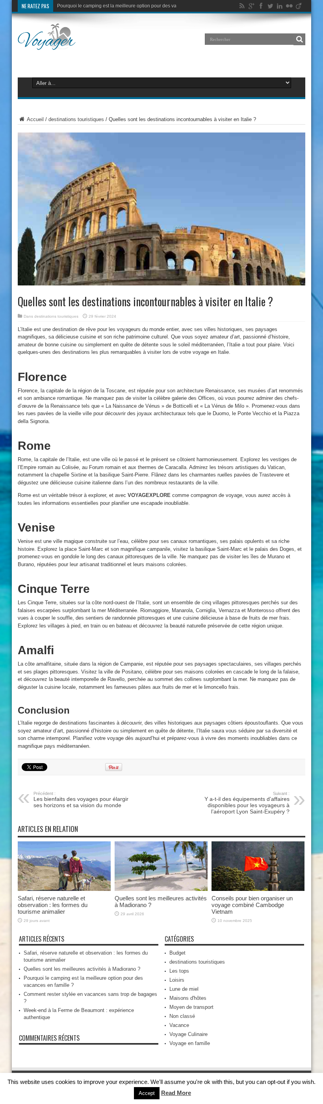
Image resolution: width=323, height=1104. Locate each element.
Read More (176, 1092)
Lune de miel (184, 989)
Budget (177, 953)
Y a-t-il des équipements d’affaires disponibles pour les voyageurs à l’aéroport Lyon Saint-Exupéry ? (247, 803)
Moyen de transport (191, 1007)
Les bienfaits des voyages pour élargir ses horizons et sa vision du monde (80, 799)
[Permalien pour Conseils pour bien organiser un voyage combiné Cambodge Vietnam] (258, 889)
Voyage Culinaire (188, 1034)
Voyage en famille (189, 1043)
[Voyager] (47, 44)
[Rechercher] (299, 39)
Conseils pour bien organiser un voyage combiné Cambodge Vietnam (252, 905)
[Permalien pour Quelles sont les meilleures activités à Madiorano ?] (161, 889)
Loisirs (176, 980)
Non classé (182, 1016)
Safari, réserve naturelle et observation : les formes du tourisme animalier (52, 905)
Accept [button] (147, 1093)
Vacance (179, 1025)
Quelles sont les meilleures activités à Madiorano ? (82, 969)
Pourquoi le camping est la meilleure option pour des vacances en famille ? (137, 6)
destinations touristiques (76, 119)
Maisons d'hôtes (187, 998)
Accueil (35, 119)
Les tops (179, 971)
